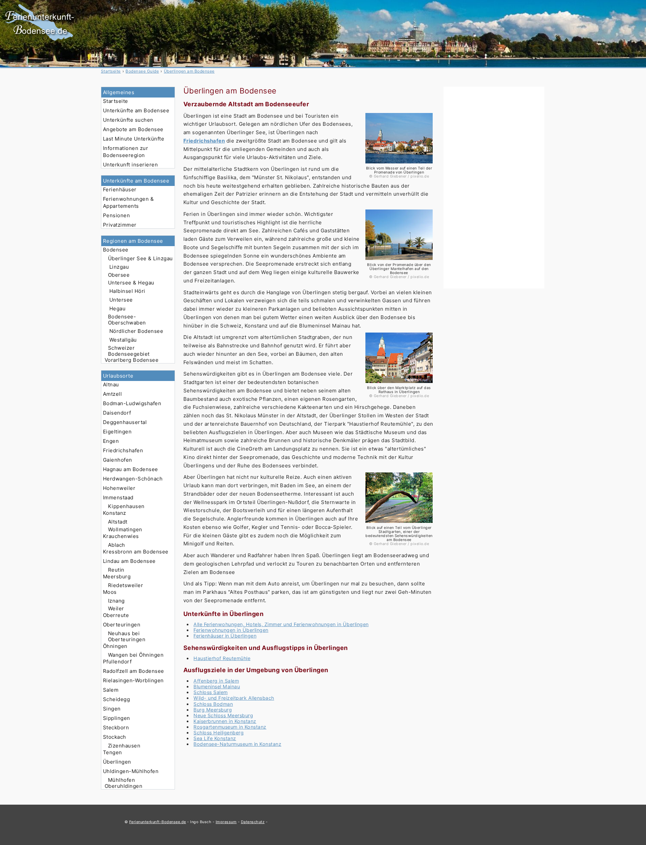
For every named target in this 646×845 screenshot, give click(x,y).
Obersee (119, 275)
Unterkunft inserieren (130, 164)
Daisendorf (117, 413)
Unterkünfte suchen (128, 120)
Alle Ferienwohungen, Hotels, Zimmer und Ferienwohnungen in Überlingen (280, 624)
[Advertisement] (493, 188)
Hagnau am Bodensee (130, 469)
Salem (110, 690)
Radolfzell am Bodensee (133, 671)
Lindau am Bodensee (129, 561)
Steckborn (116, 727)
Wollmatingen (125, 529)
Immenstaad (118, 497)
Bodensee (116, 249)
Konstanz (114, 513)
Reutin (116, 570)
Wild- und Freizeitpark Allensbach (233, 698)
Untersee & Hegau (131, 282)
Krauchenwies (121, 536)
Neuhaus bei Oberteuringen (126, 636)
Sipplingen (116, 718)
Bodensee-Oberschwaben (127, 319)
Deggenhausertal (125, 422)
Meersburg (117, 576)
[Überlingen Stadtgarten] (399, 523)
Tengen (112, 752)
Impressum (226, 821)
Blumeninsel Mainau (216, 686)
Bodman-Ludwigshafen (132, 403)
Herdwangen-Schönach (133, 478)
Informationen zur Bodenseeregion (125, 151)
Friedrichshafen (123, 450)
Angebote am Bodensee (133, 129)
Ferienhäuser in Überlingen (224, 636)
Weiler (116, 608)
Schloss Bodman (213, 704)
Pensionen (116, 215)
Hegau (117, 308)
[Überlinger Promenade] (399, 164)
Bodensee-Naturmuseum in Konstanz (237, 744)
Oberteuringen (121, 624)
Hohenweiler (119, 488)
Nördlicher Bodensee (136, 331)
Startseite (115, 101)
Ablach (116, 545)
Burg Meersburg (212, 710)
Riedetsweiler (125, 585)
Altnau (111, 384)
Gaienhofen (117, 460)
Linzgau (119, 267)
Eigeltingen (117, 431)
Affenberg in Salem (216, 681)
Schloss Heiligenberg (218, 732)
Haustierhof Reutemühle (221, 658)
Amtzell (112, 394)
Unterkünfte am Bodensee (136, 110)
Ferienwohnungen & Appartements (128, 202)
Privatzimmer (120, 225)
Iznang (116, 601)
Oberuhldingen (123, 786)
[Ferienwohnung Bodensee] (39, 41)
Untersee (121, 300)
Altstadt (118, 521)
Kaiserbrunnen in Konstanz (224, 721)
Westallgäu (123, 340)
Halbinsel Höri (127, 291)
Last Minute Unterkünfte (133, 139)
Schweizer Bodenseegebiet (129, 351)
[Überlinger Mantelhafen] (399, 260)
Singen (112, 708)
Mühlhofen (121, 780)
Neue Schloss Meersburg (223, 715)
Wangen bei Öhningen (136, 655)
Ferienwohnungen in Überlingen (230, 630)
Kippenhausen (126, 506)
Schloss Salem (210, 692)
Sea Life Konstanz (214, 738)
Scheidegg (116, 699)
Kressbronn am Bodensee (136, 551)
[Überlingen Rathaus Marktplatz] (399, 383)
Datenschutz (252, 821)
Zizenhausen (124, 745)
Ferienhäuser (120, 189)
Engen (111, 441)
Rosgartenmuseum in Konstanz (229, 727)
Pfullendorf (117, 661)
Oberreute (116, 615)
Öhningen (115, 646)
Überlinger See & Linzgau (140, 258)
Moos (110, 592)
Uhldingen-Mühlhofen (130, 771)
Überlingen (117, 762)
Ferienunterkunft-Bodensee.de (157, 821)
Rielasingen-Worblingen (133, 680)
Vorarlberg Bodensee (131, 360)
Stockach (114, 737)
